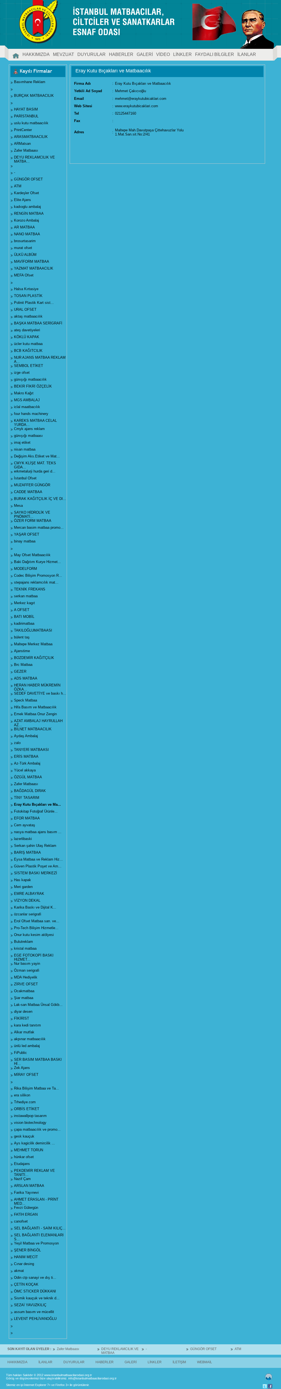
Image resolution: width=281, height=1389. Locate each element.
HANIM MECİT (26, 1257)
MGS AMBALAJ (27, 400)
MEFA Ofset (23, 275)
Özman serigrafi (26, 970)
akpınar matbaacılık (30, 1039)
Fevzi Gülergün (26, 1208)
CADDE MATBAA (28, 492)
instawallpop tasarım (30, 1116)
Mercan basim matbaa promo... (39, 527)
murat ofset (23, 248)
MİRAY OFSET (26, 1075)
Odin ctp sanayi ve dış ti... (35, 1277)
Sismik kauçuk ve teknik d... (37, 1298)
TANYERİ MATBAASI (31, 750)
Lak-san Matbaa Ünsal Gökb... (38, 1005)
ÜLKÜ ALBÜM (25, 255)
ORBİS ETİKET (26, 1109)
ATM (17, 186)
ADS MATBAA (25, 678)
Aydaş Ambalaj (26, 736)
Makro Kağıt (23, 393)
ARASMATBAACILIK (31, 137)
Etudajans (22, 1164)
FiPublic (20, 1053)
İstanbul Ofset (25, 478)
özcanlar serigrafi (27, 914)
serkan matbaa (26, 596)
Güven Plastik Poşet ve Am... (37, 866)
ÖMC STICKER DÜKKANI (35, 1291)
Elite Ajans (22, 200)
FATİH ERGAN (26, 1214)
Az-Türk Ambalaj (27, 763)
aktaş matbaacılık (28, 316)
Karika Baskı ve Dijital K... (35, 907)
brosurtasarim (25, 241)
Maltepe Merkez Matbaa (33, 644)
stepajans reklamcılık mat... (36, 582)
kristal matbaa (25, 948)
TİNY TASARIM (26, 798)
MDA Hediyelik (25, 977)
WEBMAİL (204, 1362)
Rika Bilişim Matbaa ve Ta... (36, 1088)
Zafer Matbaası (26, 150)
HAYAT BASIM (26, 109)
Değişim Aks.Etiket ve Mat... (37, 456)
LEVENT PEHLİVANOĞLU (35, 1319)
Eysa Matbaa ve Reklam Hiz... (38, 859)
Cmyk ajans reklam (29, 429)
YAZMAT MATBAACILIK (33, 268)
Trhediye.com (25, 1102)
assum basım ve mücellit (34, 1312)
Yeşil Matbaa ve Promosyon (36, 1243)
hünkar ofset (24, 1157)
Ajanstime (22, 651)
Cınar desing (24, 1264)
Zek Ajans (22, 1068)
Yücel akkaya (25, 770)
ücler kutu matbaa (28, 344)
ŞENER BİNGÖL (27, 1250)
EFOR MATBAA (27, 818)
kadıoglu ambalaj (27, 207)
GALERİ (145, 54)
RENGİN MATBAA (29, 213)
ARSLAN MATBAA (29, 1186)
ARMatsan (22, 144)
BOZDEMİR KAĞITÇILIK (34, 658)
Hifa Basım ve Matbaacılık (35, 707)
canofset (21, 1221)
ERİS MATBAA (26, 756)
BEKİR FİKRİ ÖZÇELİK (33, 386)
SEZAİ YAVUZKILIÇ (30, 1305)
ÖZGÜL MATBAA (28, 777)
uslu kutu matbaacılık (31, 123)
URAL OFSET (25, 309)
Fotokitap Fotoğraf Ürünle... (36, 811)
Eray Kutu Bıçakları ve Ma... (37, 804)
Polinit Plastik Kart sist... (34, 303)
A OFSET (21, 610)
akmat (19, 1271)
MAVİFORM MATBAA (31, 261)
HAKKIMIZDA (36, 54)
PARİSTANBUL (26, 116)
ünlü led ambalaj (27, 1046)
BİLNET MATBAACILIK (33, 729)
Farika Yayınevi (26, 1192)
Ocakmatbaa (24, 991)
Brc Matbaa (23, 665)
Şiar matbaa (23, 998)
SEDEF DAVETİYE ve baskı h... (40, 693)
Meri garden (23, 887)
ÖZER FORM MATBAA (32, 521)
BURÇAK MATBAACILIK (34, 96)
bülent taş (22, 637)
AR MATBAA (24, 227)
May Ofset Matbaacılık (32, 555)
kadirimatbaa (24, 623)
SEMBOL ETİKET (28, 366)
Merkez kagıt (24, 603)
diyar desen (23, 1011)
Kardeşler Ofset (26, 193)
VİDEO (163, 54)
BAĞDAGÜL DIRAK (30, 791)
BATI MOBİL (24, 617)
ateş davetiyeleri (27, 330)
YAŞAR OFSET (26, 534)
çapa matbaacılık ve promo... (37, 1129)
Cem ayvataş (24, 825)
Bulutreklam (23, 942)
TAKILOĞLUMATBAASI (33, 630)
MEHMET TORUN (28, 1150)
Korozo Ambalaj (26, 220)
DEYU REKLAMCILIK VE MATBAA (91, 1351)
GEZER (20, 671)
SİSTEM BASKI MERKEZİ (35, 873)
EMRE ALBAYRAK (29, 894)
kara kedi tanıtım (27, 1025)
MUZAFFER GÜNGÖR (32, 485)
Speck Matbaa (25, 700)
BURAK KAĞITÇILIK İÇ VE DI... (40, 499)
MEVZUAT (63, 54)
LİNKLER (182, 54)
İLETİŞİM (179, 1362)
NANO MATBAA (27, 234)
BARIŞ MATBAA (27, 852)
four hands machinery (31, 414)
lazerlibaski (23, 839)
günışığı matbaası (28, 436)
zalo (17, 743)
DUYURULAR (91, 54)
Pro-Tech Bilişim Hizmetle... (36, 928)
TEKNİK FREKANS (29, 589)
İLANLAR (246, 54)
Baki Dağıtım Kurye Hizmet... (37, 562)
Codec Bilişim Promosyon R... (38, 575)
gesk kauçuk (24, 1136)
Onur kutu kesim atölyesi (34, 935)
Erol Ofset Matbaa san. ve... (36, 921)
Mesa (18, 505)
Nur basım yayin (27, 963)
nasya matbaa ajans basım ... (37, 832)
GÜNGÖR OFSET (28, 179)
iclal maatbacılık (27, 407)
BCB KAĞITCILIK (28, 351)
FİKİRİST (21, 1018)
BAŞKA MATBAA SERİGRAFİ (38, 323)
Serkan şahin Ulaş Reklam (35, 846)
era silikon (22, 1095)
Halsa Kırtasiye (26, 289)
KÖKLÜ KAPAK (26, 337)
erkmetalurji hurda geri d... (34, 471)
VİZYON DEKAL (27, 900)
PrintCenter (23, 130)
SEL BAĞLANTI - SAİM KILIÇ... (40, 1228)
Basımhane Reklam (29, 82)
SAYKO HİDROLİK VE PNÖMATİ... (32, 514)
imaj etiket (22, 442)
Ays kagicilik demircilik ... (34, 1143)
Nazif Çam (22, 1179)
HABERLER (121, 54)
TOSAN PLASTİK (28, 296)
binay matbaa (24, 541)
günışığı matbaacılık (30, 379)
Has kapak (22, 880)
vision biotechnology (30, 1123)
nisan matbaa (24, 449)
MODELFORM (25, 569)
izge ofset (22, 372)
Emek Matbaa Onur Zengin (35, 714)
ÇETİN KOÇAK (26, 1284)
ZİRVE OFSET (26, 984)
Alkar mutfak (24, 1032)
